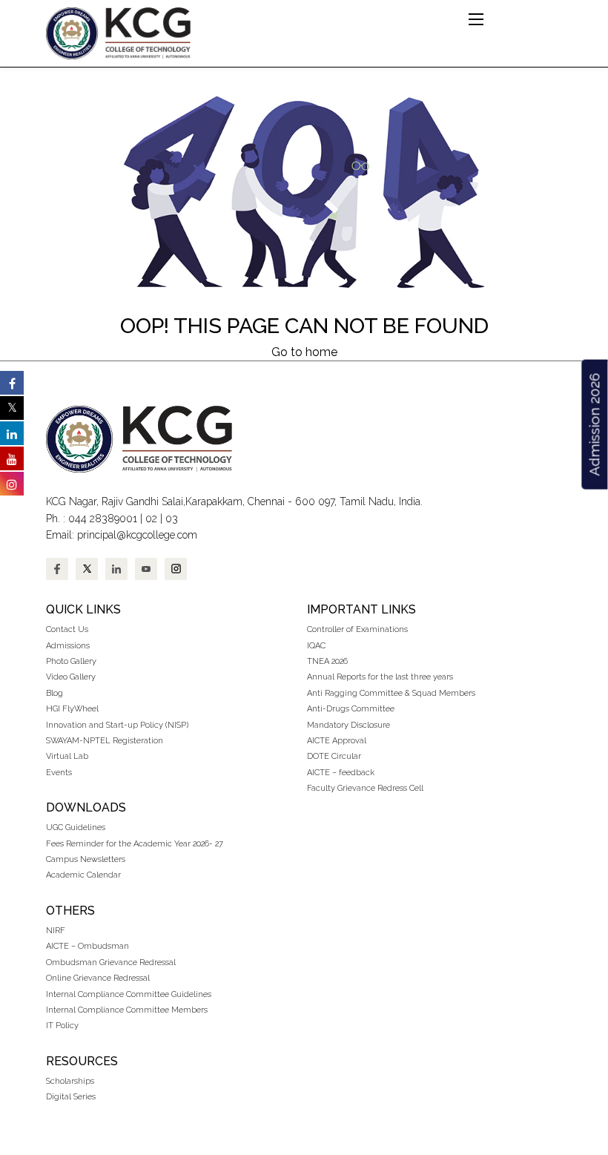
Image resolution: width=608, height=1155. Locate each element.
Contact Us (67, 629)
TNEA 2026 (327, 661)
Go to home (304, 352)
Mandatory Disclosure (348, 725)
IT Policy (62, 1025)
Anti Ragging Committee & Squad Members (391, 693)
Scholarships (70, 1081)
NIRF (55, 930)
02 (151, 518)
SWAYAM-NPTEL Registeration (104, 741)
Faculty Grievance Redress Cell (365, 788)
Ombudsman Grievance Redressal (111, 962)
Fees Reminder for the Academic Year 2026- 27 (134, 844)
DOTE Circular (334, 756)
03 (171, 518)
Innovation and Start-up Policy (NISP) (117, 725)
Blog (54, 693)
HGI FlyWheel (72, 709)
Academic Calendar (83, 875)
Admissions (68, 646)
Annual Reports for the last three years (380, 677)
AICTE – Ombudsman (87, 946)
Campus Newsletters (85, 859)
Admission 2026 (594, 424)
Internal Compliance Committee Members (127, 1010)
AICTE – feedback (340, 772)
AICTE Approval (336, 741)
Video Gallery (72, 677)
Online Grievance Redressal (98, 978)
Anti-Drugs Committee (350, 709)
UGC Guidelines (75, 827)
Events (59, 772)
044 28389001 (102, 518)
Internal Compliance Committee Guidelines (128, 994)
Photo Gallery (71, 661)
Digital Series (71, 1097)
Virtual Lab (67, 756)
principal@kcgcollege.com (137, 535)
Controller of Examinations (357, 629)
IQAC (316, 646)
